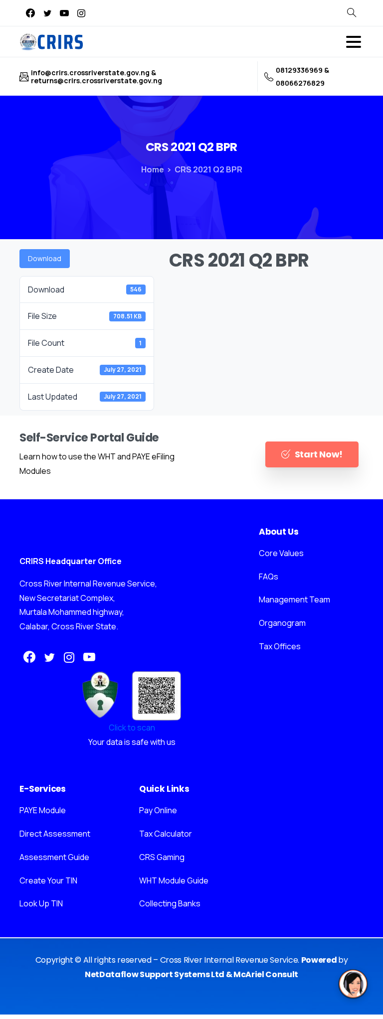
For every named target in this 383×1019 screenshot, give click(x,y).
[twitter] (47, 13)
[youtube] (64, 13)
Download (44, 258)
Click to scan (132, 727)
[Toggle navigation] (354, 41)
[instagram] (81, 13)
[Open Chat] (353, 984)
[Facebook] (30, 13)
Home (152, 169)
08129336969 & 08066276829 (302, 76)
